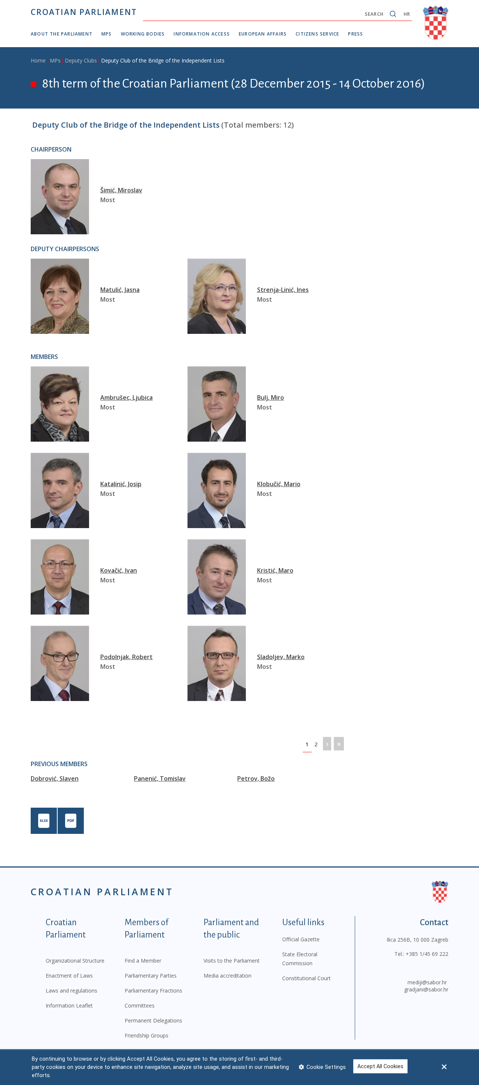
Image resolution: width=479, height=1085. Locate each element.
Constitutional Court (306, 978)
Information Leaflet (69, 1005)
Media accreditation (227, 975)
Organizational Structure (75, 960)
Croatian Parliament (84, 12)
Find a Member (143, 960)
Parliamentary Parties (151, 975)
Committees (140, 1005)
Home (38, 60)
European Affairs (263, 34)
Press (355, 34)
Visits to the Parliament (232, 960)
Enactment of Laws (69, 975)
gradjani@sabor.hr (426, 989)
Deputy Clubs (81, 60)
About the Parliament (61, 34)
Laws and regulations (71, 990)
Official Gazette (301, 939)
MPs (106, 34)
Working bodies (143, 34)
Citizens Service (317, 34)
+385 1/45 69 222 (427, 953)
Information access (202, 34)
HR (407, 14)
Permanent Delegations (153, 1020)
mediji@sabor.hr (427, 982)
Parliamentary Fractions (153, 990)
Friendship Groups (146, 1035)
